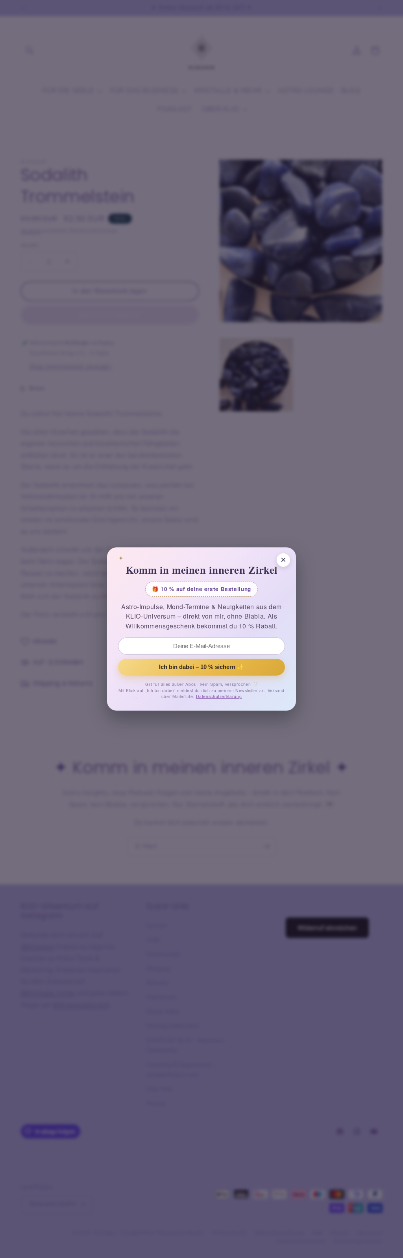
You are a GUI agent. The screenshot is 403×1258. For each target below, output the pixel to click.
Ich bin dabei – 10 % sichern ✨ (201, 667)
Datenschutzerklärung (219, 696)
